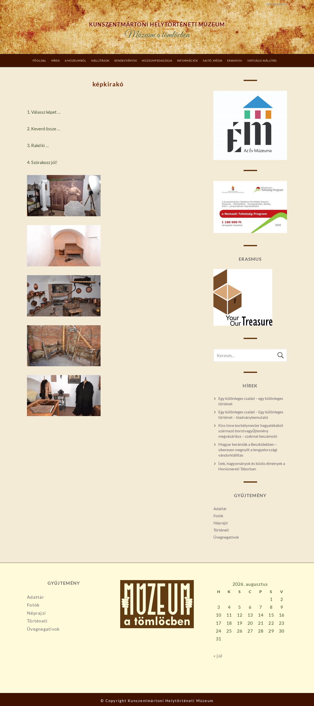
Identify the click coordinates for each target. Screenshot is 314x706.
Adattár (220, 508)
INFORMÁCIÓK (187, 60)
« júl (217, 655)
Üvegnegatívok (226, 537)
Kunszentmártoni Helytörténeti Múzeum (157, 24)
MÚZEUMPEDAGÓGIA (157, 60)
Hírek (55, 60)
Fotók (218, 515)
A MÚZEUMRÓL (75, 60)
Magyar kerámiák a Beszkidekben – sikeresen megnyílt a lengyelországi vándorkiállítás (247, 449)
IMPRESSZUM (276, 4)
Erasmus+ (234, 60)
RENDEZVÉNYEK (125, 60)
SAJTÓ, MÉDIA (212, 60)
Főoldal (39, 60)
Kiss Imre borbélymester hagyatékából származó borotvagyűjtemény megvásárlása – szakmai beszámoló (250, 430)
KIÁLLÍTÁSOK (100, 60)
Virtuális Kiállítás (261, 60)
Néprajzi (220, 522)
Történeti (221, 530)
